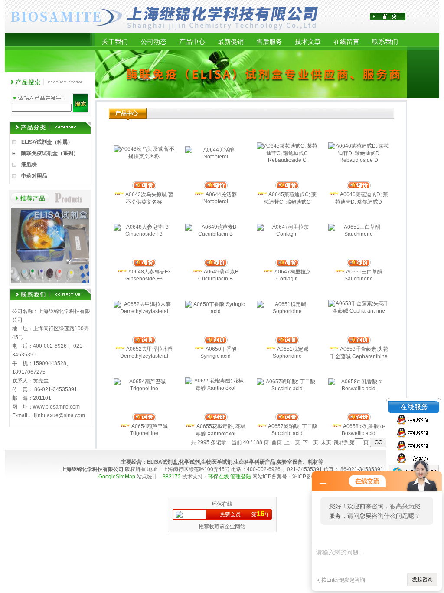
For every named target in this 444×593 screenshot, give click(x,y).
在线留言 (346, 41)
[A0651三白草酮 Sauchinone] (358, 234)
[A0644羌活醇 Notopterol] (215, 157)
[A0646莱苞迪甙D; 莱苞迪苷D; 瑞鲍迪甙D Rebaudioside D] (358, 160)
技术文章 (308, 41)
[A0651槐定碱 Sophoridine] (287, 311)
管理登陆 (240, 477)
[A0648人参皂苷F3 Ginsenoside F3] (144, 234)
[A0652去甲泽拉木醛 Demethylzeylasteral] (144, 311)
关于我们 (115, 41)
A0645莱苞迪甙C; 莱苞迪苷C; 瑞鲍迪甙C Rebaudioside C (290, 201)
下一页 (310, 442)
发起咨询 (422, 580)
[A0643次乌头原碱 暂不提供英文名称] (144, 156)
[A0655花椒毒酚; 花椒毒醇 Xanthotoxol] (215, 388)
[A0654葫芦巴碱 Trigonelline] (144, 388)
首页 (276, 442)
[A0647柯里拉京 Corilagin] (287, 234)
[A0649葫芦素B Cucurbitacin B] (215, 234)
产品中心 (192, 41)
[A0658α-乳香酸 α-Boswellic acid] (358, 388)
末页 (326, 442)
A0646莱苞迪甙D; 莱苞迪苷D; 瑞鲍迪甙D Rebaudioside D (361, 201)
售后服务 (269, 41)
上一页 (292, 442)
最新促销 (231, 41)
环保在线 (218, 477)
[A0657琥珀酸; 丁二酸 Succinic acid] (287, 388)
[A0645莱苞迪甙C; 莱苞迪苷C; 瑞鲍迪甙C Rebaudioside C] (287, 160)
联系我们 (385, 41)
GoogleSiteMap (116, 477)
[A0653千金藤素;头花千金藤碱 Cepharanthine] (358, 311)
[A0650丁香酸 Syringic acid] (215, 311)
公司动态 (153, 41)
